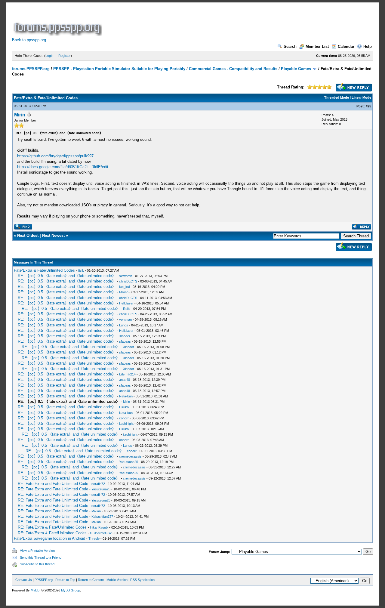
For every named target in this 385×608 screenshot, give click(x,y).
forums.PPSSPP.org (31, 68)
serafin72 (98, 484)
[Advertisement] (212, 22)
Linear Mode (361, 97)
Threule (94, 538)
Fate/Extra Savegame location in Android (49, 538)
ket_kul (124, 287)
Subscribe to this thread (37, 564)
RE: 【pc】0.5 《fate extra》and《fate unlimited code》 (67, 275)
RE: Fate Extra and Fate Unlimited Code (53, 483)
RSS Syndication (142, 580)
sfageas (125, 341)
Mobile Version (117, 580)
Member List (317, 46)
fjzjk (81, 270)
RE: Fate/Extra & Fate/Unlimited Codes (52, 527)
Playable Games (296, 68)
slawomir (125, 276)
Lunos (123, 325)
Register (64, 55)
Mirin (19, 114)
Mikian (123, 292)
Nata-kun (126, 396)
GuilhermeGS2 (101, 533)
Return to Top (65, 580)
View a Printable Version (37, 550)
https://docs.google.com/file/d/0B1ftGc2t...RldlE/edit (62, 167)
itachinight (126, 423)
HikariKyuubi (99, 527)
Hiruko (124, 407)
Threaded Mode (336, 97)
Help (367, 46)
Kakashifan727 (102, 516)
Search (290, 46)
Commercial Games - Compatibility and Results (233, 68)
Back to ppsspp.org (29, 40)
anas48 (124, 379)
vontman (125, 319)
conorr (124, 418)
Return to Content (91, 580)
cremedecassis (130, 456)
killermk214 (127, 374)
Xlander (124, 336)
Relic (126, 308)
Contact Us (23, 580)
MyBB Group (70, 590)
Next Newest (53, 235)
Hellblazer (126, 303)
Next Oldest (27, 235)
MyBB (35, 590)
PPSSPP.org (44, 580)
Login (49, 55)
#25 (368, 106)
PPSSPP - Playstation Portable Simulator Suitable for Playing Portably (119, 68)
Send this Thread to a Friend (40, 557)
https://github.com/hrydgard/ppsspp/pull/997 (55, 156)
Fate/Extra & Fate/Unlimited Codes (44, 270)
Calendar (346, 46)
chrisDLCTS (128, 281)
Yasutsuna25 (128, 462)
